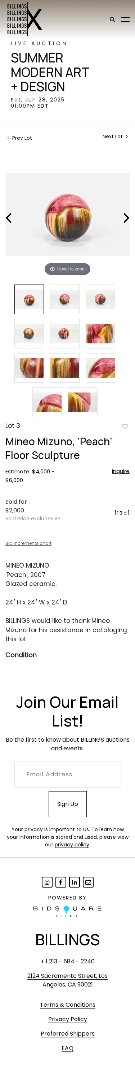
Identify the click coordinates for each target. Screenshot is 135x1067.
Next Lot (113, 137)
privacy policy (72, 844)
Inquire (121, 471)
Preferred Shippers (68, 1033)
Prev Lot (21, 138)
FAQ (67, 1048)
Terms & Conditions (67, 1005)
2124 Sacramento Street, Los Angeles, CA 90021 (67, 980)
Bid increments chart (28, 543)
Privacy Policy (67, 1019)
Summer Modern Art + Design (50, 72)
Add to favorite (125, 426)
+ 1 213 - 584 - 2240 (68, 961)
